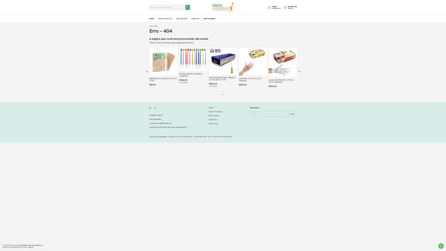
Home (151, 19)
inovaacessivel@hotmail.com (160, 123)
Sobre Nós (195, 19)
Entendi (30, 247)
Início (151, 26)
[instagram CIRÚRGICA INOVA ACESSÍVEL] (150, 108)
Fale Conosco (181, 19)
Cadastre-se (276, 8)
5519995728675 (156, 115)
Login (274, 6)
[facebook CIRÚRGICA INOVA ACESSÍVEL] (155, 108)
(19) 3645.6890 (155, 119)
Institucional (209, 19)
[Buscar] (187, 7)
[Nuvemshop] (158, 137)
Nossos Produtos (165, 19)
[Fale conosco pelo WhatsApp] (441, 246)
